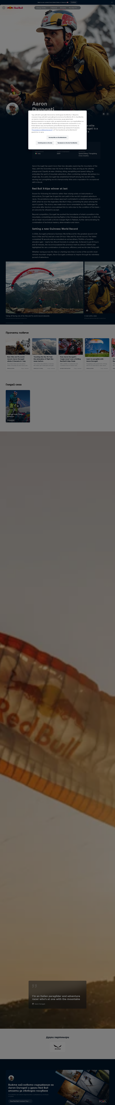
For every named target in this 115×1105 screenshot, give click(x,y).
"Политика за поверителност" (42, 130)
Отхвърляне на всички (45, 143)
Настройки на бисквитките (57, 137)
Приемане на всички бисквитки (67, 143)
